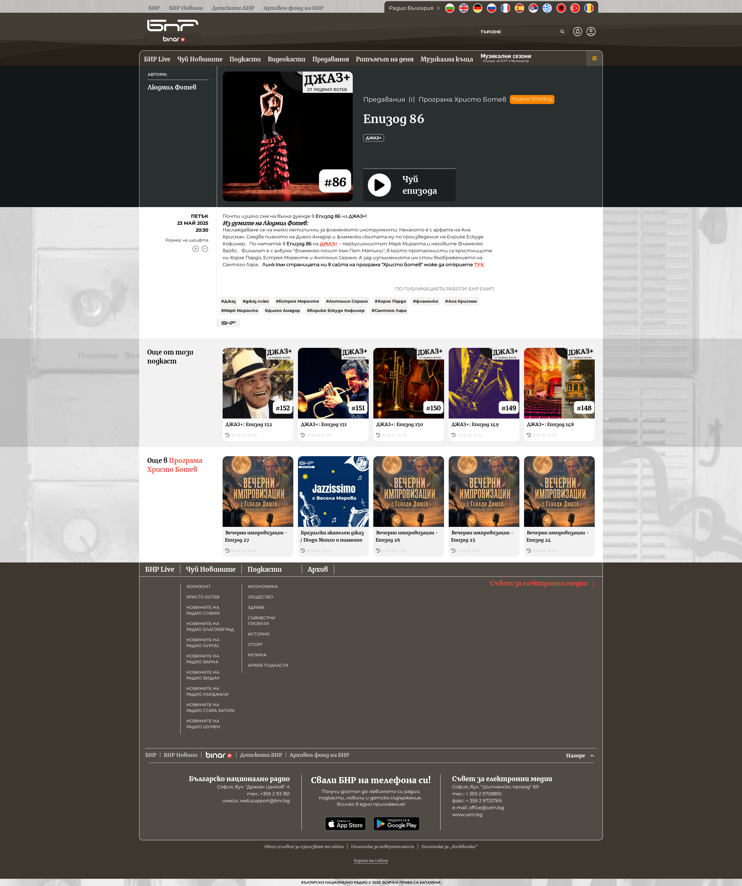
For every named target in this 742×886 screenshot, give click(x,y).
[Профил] (591, 31)
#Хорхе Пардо (390, 301)
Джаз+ (373, 137)
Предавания (384, 99)
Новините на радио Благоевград (210, 626)
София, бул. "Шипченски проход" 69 (495, 787)
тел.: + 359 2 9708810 (477, 794)
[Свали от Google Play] (396, 824)
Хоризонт (198, 586)
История (258, 634)
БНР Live (159, 569)
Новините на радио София (203, 610)
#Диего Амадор (282, 310)
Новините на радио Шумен (203, 723)
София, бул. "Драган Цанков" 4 (253, 787)
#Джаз (228, 301)
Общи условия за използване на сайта (304, 846)
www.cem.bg (467, 814)
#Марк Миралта (239, 310)
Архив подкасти (268, 665)
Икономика (263, 586)
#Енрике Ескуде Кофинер (336, 310)
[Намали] (204, 248)
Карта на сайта (371, 860)
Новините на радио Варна (202, 658)
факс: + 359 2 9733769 (477, 800)
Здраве (256, 607)
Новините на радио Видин (203, 675)
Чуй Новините (211, 569)
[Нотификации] (578, 31)
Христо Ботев (202, 597)
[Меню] (594, 58)
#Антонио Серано (347, 301)
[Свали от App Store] (345, 824)
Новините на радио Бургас (202, 642)
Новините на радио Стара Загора (210, 707)
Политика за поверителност (382, 846)
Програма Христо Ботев (462, 99)
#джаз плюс (256, 301)
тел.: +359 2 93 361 (268, 794)
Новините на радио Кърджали (207, 691)
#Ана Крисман (461, 301)
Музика (257, 654)
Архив (318, 569)
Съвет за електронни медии (539, 583)
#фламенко (425, 301)
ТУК (479, 264)
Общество (260, 597)
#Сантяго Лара (389, 310)
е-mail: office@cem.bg (478, 807)
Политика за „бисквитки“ (449, 846)
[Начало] (172, 25)
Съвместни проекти (261, 620)
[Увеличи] (195, 248)
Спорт (255, 644)
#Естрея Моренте (297, 301)
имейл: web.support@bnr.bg (256, 800)
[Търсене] (562, 31)
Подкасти (265, 569)
